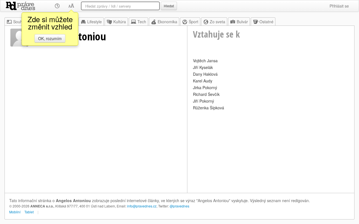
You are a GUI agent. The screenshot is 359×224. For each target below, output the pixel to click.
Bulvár (242, 21)
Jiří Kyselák (203, 67)
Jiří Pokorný (203, 101)
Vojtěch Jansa (205, 60)
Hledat (169, 5)
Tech (141, 21)
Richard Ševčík (206, 94)
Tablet (29, 211)
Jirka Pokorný (205, 87)
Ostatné (266, 21)
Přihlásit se (339, 6)
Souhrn (19, 21)
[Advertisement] (271, 151)
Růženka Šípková (208, 107)
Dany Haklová (205, 74)
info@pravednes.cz (142, 206)
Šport (193, 21)
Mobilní (14, 211)
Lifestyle (94, 21)
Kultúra (119, 21)
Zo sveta (217, 21)
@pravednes (179, 206)
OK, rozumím (50, 38)
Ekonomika (167, 21)
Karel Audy (202, 81)
